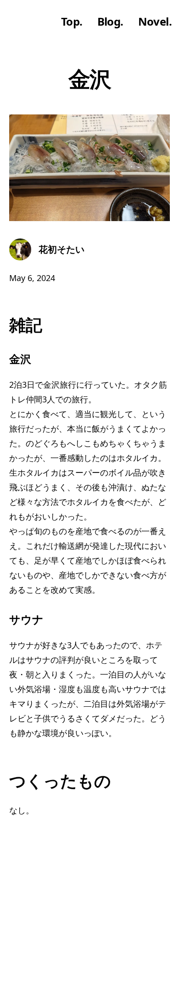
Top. (72, 21)
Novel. (155, 21)
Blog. (110, 21)
